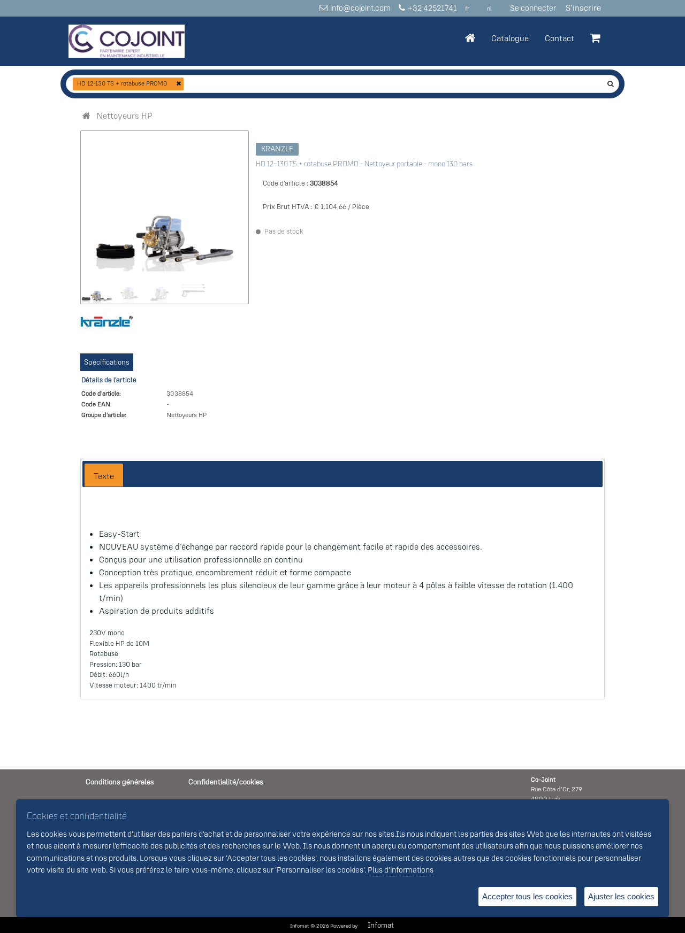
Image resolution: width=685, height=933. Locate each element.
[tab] (104, 475)
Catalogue (510, 38)
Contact (559, 38)
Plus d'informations (400, 870)
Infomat (380, 925)
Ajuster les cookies (621, 896)
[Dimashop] (126, 41)
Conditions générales (120, 782)
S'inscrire (583, 7)
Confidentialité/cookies (225, 782)
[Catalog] (86, 115)
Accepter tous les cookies (527, 896)
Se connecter (533, 8)
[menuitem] (124, 115)
